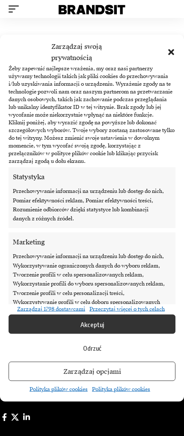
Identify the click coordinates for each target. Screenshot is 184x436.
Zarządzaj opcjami (92, 371)
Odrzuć (92, 348)
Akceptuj (92, 324)
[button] (171, 52)
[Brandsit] (92, 9)
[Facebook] (4, 417)
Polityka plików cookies (59, 389)
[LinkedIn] (26, 417)
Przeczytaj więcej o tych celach (127, 309)
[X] (15, 417)
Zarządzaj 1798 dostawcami (51, 309)
